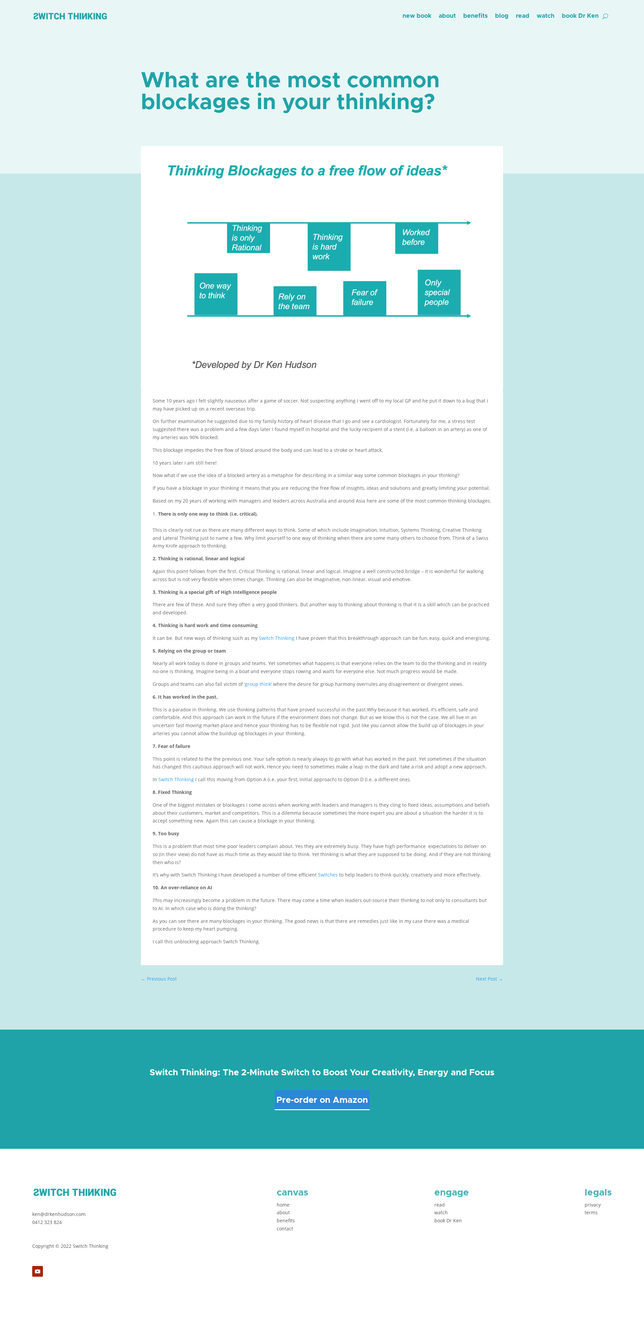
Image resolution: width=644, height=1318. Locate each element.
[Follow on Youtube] (37, 1271)
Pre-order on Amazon (322, 1100)
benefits (475, 16)
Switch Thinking (276, 638)
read (522, 16)
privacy (593, 1205)
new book (416, 16)
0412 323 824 (47, 1222)
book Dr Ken (580, 16)
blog (501, 16)
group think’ (258, 684)
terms (591, 1212)
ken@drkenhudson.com (59, 1214)
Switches (328, 875)
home (283, 1205)
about (447, 16)
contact (285, 1228)
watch (545, 16)
